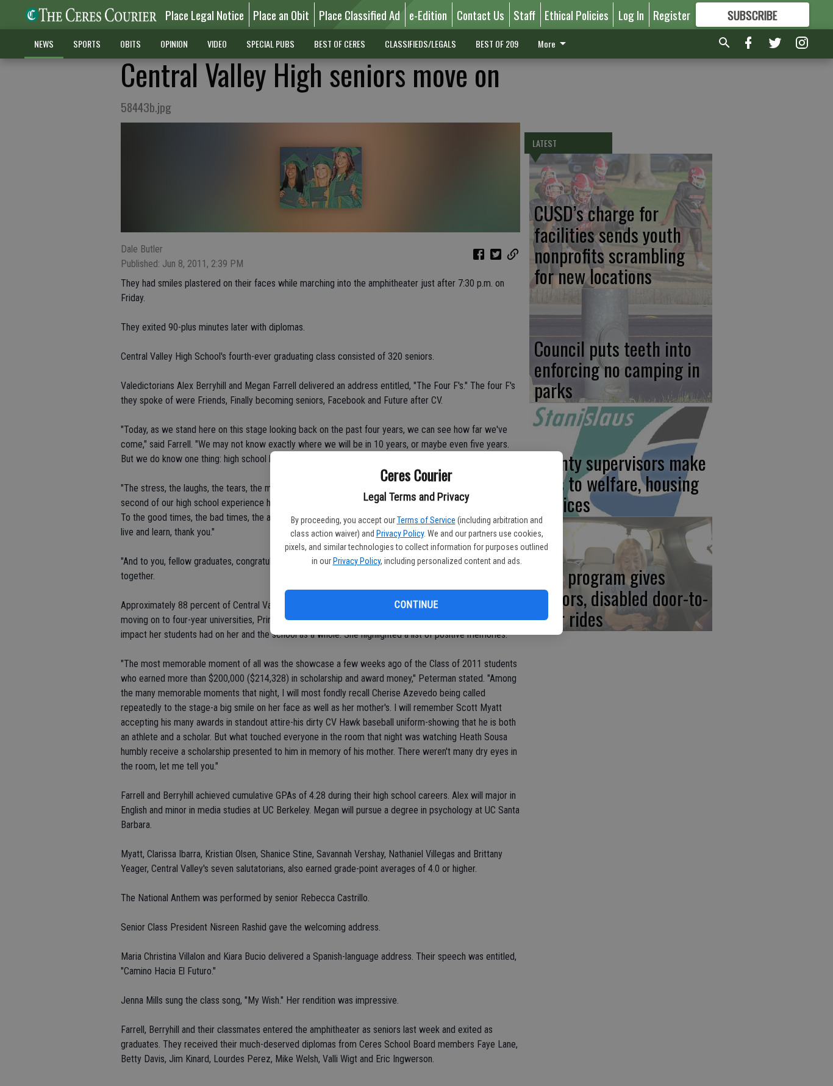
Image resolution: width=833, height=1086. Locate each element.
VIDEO (217, 43)
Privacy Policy (400, 533)
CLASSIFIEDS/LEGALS (420, 43)
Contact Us (480, 15)
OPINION (174, 43)
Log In (631, 15)
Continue (416, 604)
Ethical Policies (577, 15)
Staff (524, 15)
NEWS (44, 43)
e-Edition (428, 15)
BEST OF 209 (497, 43)
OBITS (130, 43)
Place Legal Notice (204, 15)
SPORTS (87, 43)
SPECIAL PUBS (270, 43)
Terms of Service (426, 520)
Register (671, 15)
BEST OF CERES (339, 43)
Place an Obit (281, 15)
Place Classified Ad (359, 15)
